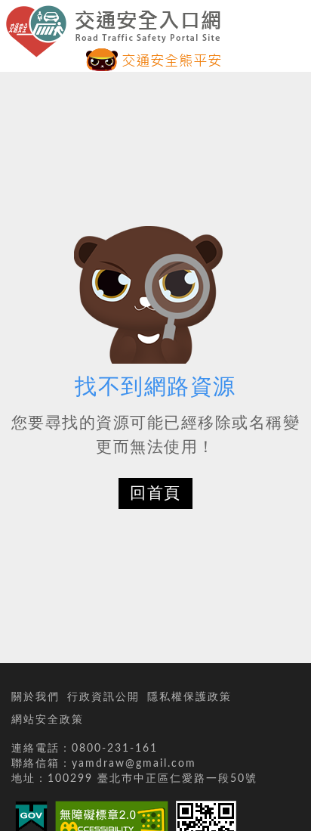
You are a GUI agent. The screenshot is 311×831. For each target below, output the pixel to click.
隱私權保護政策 (189, 697)
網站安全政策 (47, 720)
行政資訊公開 (103, 697)
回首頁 (155, 493)
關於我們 (35, 697)
